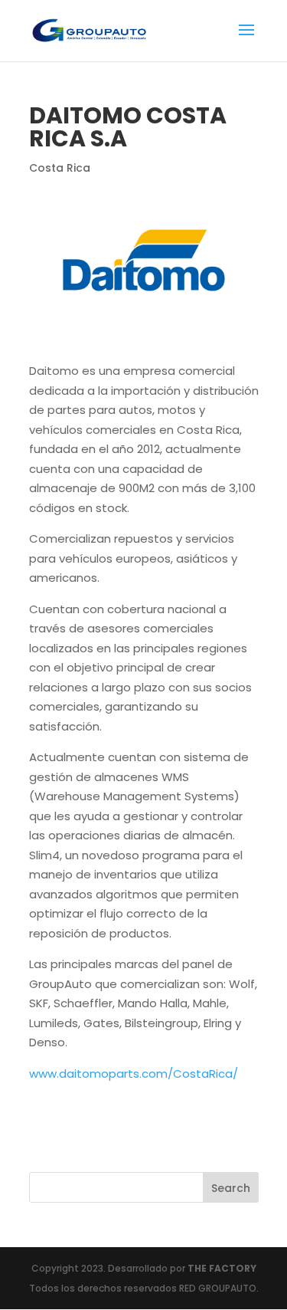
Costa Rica (59, 168)
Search (230, 1188)
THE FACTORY (222, 1268)
